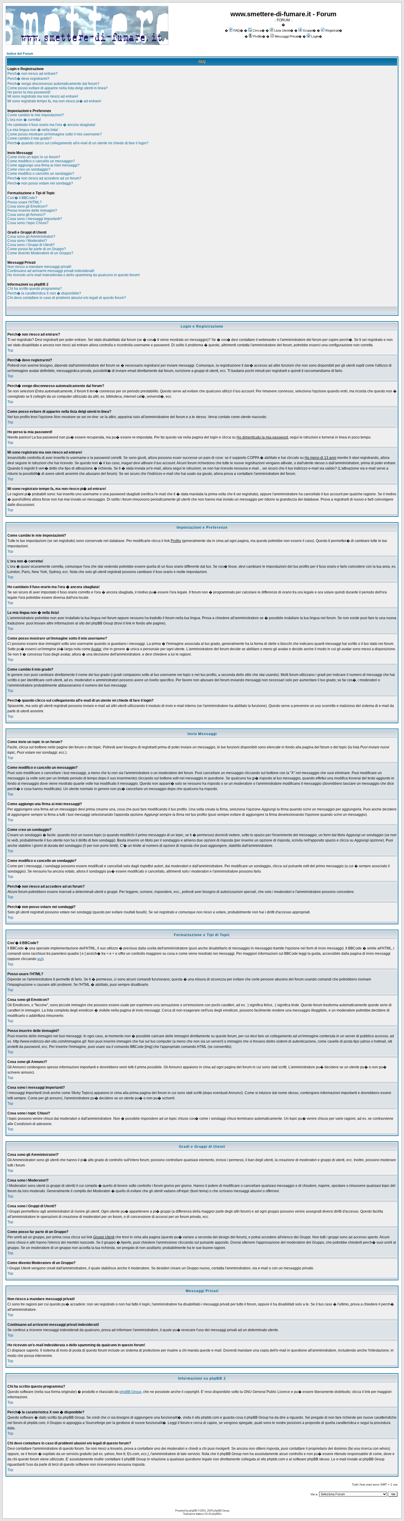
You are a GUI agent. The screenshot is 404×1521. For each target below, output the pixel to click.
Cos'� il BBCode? (22, 198)
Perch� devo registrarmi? (28, 79)
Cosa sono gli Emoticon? (27, 206)
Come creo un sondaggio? (28, 169)
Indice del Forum (20, 53)
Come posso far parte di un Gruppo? (36, 249)
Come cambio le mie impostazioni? (35, 115)
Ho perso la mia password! (28, 92)
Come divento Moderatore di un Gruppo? (40, 253)
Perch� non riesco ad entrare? (32, 74)
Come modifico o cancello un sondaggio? (40, 173)
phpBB (193, 1510)
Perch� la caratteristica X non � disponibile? (44, 293)
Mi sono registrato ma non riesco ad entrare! (42, 96)
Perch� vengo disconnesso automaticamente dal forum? (53, 84)
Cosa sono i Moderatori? (27, 241)
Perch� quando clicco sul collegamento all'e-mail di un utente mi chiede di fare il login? (77, 143)
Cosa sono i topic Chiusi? (28, 223)
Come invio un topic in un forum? (33, 157)
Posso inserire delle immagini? (32, 210)
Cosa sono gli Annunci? (26, 215)
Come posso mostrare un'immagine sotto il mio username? (54, 134)
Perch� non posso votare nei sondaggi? (40, 183)
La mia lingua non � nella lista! (32, 130)
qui (39, 959)
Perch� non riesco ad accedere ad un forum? (44, 178)
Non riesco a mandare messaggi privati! (39, 267)
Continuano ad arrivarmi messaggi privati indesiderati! (50, 271)
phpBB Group (130, 1392)
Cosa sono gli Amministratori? (31, 236)
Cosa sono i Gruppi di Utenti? (31, 245)
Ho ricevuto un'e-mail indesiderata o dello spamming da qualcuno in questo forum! (73, 275)
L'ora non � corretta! (24, 120)
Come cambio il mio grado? (29, 138)
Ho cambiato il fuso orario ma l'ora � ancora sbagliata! (51, 125)
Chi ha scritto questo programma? (34, 289)
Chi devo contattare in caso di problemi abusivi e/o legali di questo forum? (66, 298)
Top (10, 350)
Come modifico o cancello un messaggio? (41, 161)
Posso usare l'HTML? (24, 202)
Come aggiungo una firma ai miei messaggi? (43, 165)
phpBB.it (216, 1513)
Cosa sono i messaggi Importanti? (34, 219)
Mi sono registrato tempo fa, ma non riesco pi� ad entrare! (54, 101)
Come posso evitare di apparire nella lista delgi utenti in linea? (57, 88)
